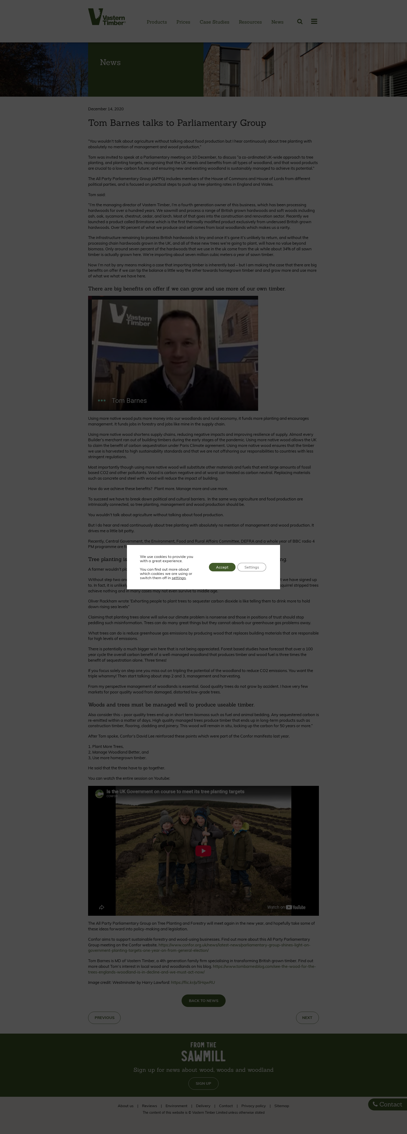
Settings (251, 567)
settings (179, 578)
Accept (222, 567)
